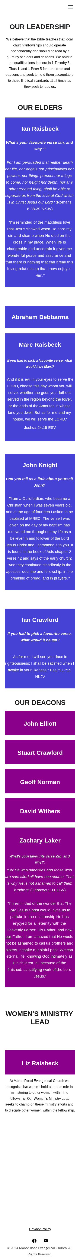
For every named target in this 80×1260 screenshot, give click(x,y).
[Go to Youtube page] (46, 1241)
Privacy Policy (40, 1229)
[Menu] (70, 7)
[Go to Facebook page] (34, 1241)
